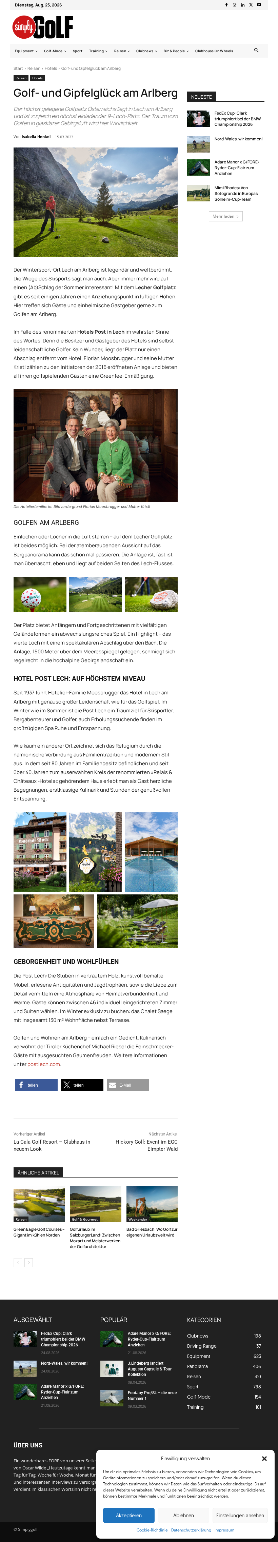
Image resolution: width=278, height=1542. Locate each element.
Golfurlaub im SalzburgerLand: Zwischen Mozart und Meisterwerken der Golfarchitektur (95, 1237)
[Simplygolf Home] (48, 27)
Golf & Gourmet (85, 1219)
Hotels (51, 68)
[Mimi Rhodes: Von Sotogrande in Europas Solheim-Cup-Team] (198, 193)
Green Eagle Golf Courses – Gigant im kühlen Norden (39, 1232)
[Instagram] (235, 5)
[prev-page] (18, 1262)
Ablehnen (183, 1515)
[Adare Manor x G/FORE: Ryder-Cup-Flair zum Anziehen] (198, 167)
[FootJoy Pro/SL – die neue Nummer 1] (111, 1398)
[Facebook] (226, 5)
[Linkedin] (243, 5)
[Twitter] (251, 5)
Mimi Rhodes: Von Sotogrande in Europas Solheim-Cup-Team (236, 193)
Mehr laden (223, 216)
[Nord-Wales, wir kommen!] (198, 144)
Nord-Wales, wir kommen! (239, 139)
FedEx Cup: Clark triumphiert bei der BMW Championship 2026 (238, 118)
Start (18, 68)
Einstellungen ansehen (240, 1515)
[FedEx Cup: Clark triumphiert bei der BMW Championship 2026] (198, 119)
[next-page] (28, 1262)
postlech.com (43, 1064)
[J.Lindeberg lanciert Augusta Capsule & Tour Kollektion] (111, 1369)
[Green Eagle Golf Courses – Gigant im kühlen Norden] (39, 1204)
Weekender (137, 1219)
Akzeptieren (129, 1515)
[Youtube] (259, 5)
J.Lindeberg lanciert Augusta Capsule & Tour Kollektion (150, 1369)
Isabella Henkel (36, 136)
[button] (264, 1458)
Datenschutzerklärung (191, 1530)
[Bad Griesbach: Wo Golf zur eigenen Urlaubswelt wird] (152, 1204)
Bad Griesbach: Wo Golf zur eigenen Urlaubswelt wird (152, 1232)
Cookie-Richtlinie (152, 1530)
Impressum (224, 1530)
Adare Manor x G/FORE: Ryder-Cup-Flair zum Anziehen (237, 167)
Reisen (33, 68)
